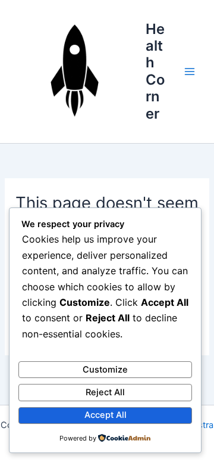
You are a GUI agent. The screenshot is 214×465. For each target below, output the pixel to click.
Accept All (105, 415)
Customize (105, 369)
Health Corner (155, 71)
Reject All (105, 392)
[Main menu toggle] (189, 71)
